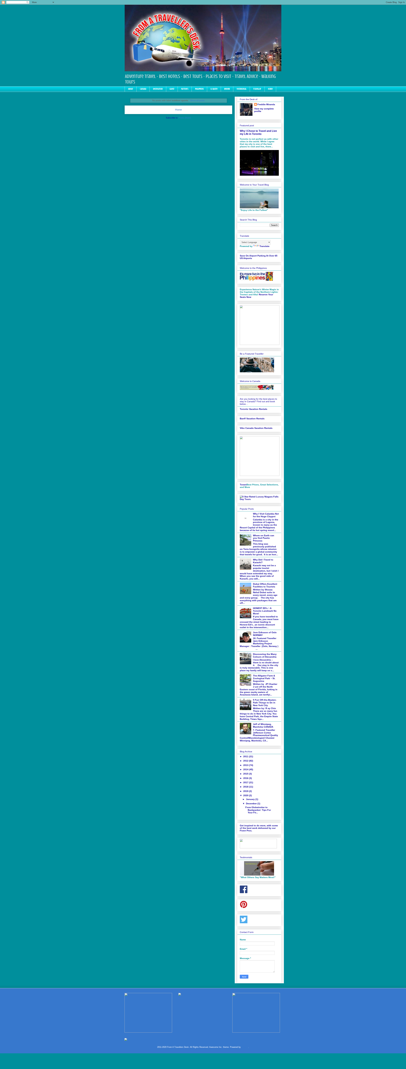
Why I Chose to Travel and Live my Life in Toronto (258, 132)
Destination (158, 89)
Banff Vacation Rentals (252, 418)
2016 (246, 778)
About (130, 89)
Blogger (244, 1047)
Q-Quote (213, 89)
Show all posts (197, 100)
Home (270, 89)
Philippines (199, 89)
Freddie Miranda (266, 104)
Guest (172, 89)
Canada (143, 89)
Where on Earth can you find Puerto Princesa (263, 538)
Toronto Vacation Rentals (253, 409)
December (251, 803)
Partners (184, 89)
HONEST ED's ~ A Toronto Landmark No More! (265, 611)
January (250, 799)
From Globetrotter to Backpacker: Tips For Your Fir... (258, 810)
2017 (246, 782)
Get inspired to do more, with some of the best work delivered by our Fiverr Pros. (259, 828)
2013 (246, 765)
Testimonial (241, 89)
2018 (246, 786)
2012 (246, 760)
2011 (246, 756)
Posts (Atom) (185, 118)
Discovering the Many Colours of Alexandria (265, 655)
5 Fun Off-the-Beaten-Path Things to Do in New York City (265, 703)
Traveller (257, 89)
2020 (246, 795)
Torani (243, 484)
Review (227, 89)
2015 (246, 773)
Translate (264, 246)
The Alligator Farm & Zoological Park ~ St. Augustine (264, 678)
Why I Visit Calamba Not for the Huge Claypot (266, 515)
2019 (246, 791)
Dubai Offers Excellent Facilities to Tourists (265, 585)
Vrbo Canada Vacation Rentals (256, 428)
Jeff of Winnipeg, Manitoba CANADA (263, 725)
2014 (246, 769)
